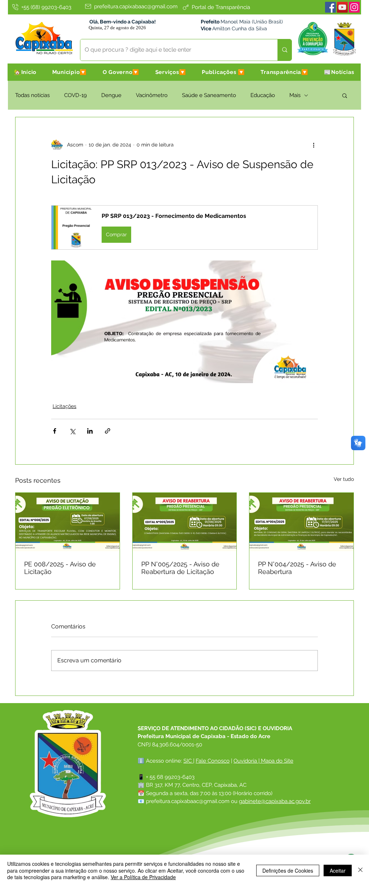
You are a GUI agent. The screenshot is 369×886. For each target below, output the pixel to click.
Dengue (111, 95)
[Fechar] (360, 870)
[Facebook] (330, 7)
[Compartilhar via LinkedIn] (89, 430)
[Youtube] (342, 7)
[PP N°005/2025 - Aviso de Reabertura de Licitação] (185, 522)
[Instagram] (354, 7)
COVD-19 (75, 95)
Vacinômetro (152, 95)
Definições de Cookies (287, 870)
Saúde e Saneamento (209, 95)
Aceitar (338, 870)
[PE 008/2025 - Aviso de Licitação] (67, 522)
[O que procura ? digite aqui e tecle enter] (284, 50)
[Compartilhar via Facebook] (54, 430)
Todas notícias (32, 95)
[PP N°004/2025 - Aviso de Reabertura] (301, 522)
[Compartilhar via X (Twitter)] (72, 430)
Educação (262, 95)
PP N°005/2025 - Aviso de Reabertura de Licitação (180, 567)
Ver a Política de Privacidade (143, 877)
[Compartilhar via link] (107, 430)
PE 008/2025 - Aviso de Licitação (60, 567)
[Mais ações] (313, 144)
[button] (69, 72)
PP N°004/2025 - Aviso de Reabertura (297, 567)
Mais (295, 95)
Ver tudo (344, 479)
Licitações (64, 406)
